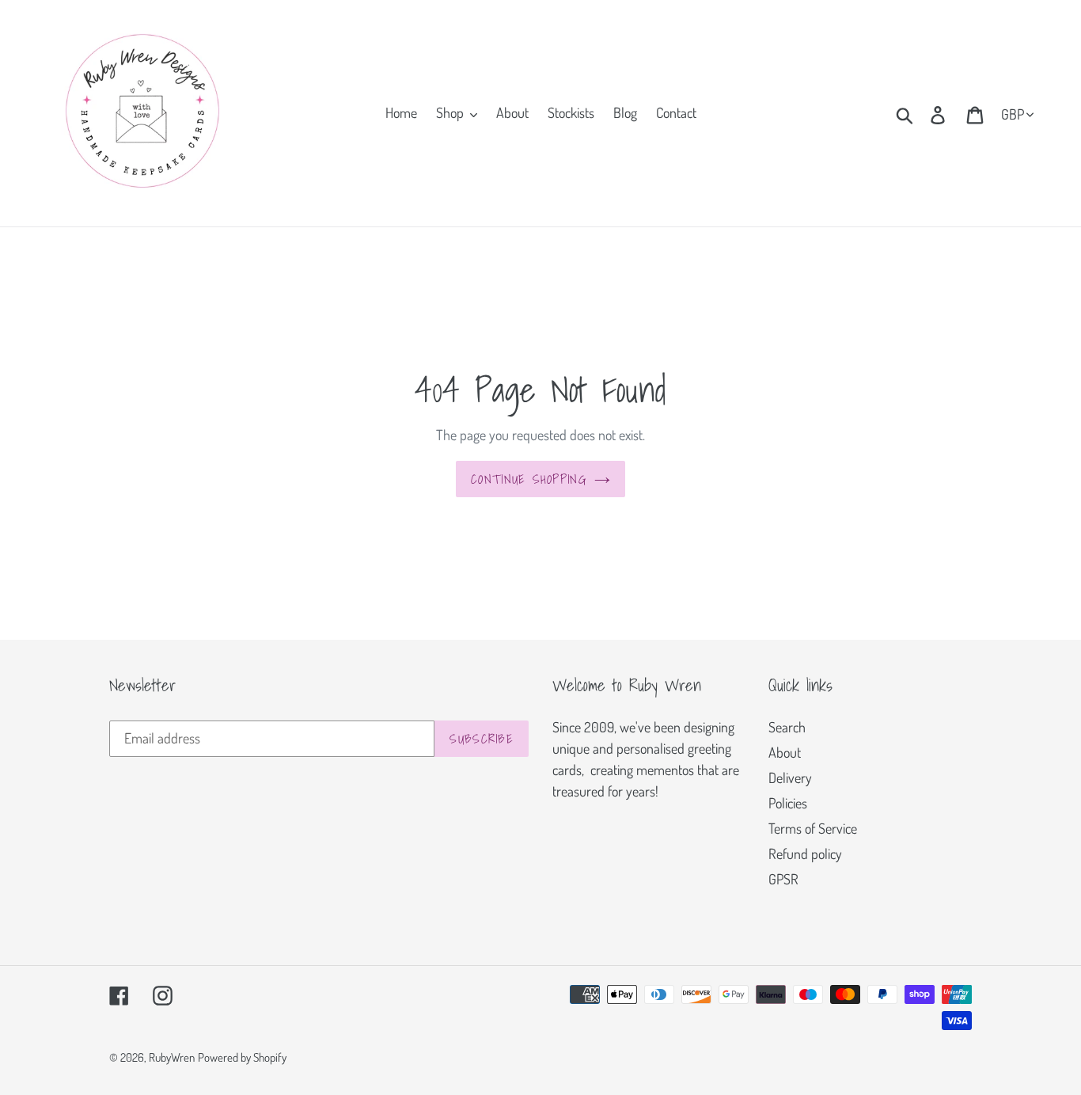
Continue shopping (528, 479)
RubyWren (172, 1057)
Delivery (790, 777)
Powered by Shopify (242, 1057)
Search (787, 727)
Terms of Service (812, 828)
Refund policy (805, 853)
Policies (787, 803)
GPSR (783, 879)
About (784, 752)
